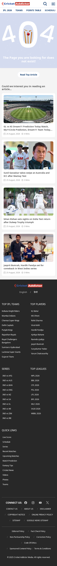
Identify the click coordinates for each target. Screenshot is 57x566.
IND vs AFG (7, 375)
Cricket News (8, 470)
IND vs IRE (7, 418)
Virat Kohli (35, 325)
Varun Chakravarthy (39, 353)
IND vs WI (7, 408)
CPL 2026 (35, 385)
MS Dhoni (35, 315)
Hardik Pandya (37, 330)
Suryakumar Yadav (39, 349)
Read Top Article (28, 74)
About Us (28, 509)
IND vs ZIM (7, 413)
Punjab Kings (7, 330)
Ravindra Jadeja (37, 339)
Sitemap (16, 520)
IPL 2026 (7, 10)
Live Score (7, 437)
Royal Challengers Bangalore (9, 341)
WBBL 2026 (36, 413)
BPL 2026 (35, 399)
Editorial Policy (18, 531)
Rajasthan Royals (9, 334)
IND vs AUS (7, 380)
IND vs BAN (7, 385)
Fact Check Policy (38, 531)
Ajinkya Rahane (37, 334)
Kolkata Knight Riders (11, 311)
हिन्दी (36, 292)
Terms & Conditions (42, 548)
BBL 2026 (35, 380)
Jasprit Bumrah (37, 344)
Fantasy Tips (8, 465)
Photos (5, 479)
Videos (5, 475)
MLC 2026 (35, 404)
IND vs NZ (7, 394)
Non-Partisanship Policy (20, 537)
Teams (19, 10)
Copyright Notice (16, 514)
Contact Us (11, 509)
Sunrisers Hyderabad (11, 347)
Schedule (6, 442)
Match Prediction (10, 460)
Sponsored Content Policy (20, 548)
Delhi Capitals (8, 325)
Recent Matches (9, 451)
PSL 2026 (35, 390)
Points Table (33, 10)
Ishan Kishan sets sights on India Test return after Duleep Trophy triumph (27, 221)
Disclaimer (45, 509)
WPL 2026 (35, 375)
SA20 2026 (35, 408)
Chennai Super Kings (10, 320)
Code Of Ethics (30, 543)
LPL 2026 (35, 394)
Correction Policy (43, 537)
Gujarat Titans (8, 356)
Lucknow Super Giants (11, 352)
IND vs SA (7, 399)
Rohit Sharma (37, 320)
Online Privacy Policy (42, 514)
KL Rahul (34, 311)
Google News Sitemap (37, 520)
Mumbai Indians (9, 315)
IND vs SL (7, 404)
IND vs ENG (7, 390)
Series (5, 446)
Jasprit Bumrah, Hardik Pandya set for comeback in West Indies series (24, 267)
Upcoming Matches (11, 456)
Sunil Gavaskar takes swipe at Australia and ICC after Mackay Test (27, 174)
